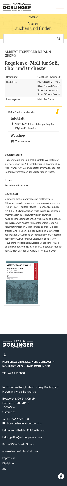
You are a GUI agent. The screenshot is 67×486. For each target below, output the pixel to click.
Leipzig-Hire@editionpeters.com (22, 437)
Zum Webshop (23, 141)
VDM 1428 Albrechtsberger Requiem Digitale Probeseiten (35, 126)
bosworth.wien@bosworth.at (25, 423)
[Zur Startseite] (17, 7)
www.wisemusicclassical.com (20, 451)
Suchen (58, 38)
